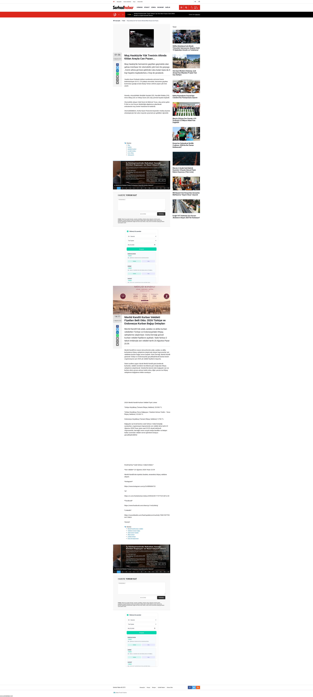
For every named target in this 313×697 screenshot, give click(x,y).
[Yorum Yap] (117, 82)
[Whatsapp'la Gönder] (117, 73)
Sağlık (167, 7)
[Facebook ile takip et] (190, 687)
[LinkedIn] (117, 70)
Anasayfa (142, 687)
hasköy (129, 147)
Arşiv (134, 1)
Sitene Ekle (140, 1)
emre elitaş (131, 153)
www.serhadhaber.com (6, 696)
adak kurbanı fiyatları (133, 532)
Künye (148, 687)
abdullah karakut (132, 149)
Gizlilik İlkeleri (161, 687)
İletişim (154, 687)
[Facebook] (117, 64)
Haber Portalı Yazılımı (121, 692)
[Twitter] (117, 67)
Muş (129, 145)
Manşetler (119, 1)
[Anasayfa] (114, 1)
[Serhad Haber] (123, 7)
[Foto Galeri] (199, 1)
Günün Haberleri (127, 1)
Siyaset (147, 7)
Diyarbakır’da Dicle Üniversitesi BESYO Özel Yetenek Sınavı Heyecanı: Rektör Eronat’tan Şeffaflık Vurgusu (156, 14)
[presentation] (119, 15)
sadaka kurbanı (132, 536)
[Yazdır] (117, 79)
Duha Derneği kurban (133, 538)
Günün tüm (194, 14)
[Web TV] (195, 1)
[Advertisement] (147, 128)
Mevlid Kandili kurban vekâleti (135, 529)
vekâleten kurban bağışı (134, 531)
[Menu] (181, 7)
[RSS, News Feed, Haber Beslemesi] (198, 687)
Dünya (153, 7)
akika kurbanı (131, 534)
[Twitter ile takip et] (194, 687)
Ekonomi (160, 7)
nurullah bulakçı (132, 151)
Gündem (139, 7)
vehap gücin (131, 155)
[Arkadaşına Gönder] (117, 76)
